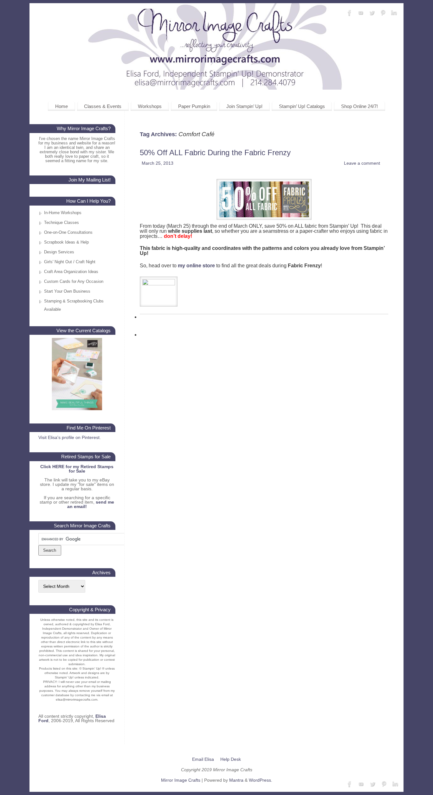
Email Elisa (203, 759)
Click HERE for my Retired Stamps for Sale (76, 469)
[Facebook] (349, 13)
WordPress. (260, 780)
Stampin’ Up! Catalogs (302, 106)
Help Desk (230, 759)
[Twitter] (372, 13)
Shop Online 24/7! (359, 106)
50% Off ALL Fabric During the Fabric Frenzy (215, 152)
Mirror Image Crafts (180, 780)
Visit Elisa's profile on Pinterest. (69, 437)
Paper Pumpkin (194, 106)
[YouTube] (360, 13)
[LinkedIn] (394, 13)
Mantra (236, 780)
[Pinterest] (383, 13)
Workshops (150, 106)
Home (61, 106)
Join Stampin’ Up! (244, 106)
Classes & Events (102, 106)
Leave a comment (362, 163)
